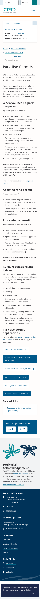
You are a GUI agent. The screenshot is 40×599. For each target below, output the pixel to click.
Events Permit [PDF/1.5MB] (15, 377)
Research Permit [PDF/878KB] (16, 394)
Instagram (11, 568)
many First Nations (20, 474)
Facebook (11, 563)
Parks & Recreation (18, 48)
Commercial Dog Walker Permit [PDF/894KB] (17, 359)
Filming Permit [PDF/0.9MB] (16, 385)
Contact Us (7, 540)
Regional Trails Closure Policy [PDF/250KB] (19, 409)
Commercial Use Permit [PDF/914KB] (19, 369)
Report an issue (18, 33)
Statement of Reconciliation (13, 484)
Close (32, 593)
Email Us (9, 507)
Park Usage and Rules (13, 56)
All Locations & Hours (14, 529)
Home (5, 48)
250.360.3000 (11, 511)
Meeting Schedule (10, 544)
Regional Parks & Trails (14, 52)
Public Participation (10, 548)
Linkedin (10, 572)
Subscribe (6, 552)
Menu (33, 11)
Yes (9, 429)
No (21, 429)
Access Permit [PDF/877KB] (15, 349)
